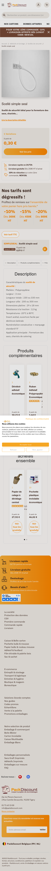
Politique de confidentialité (37, 419)
